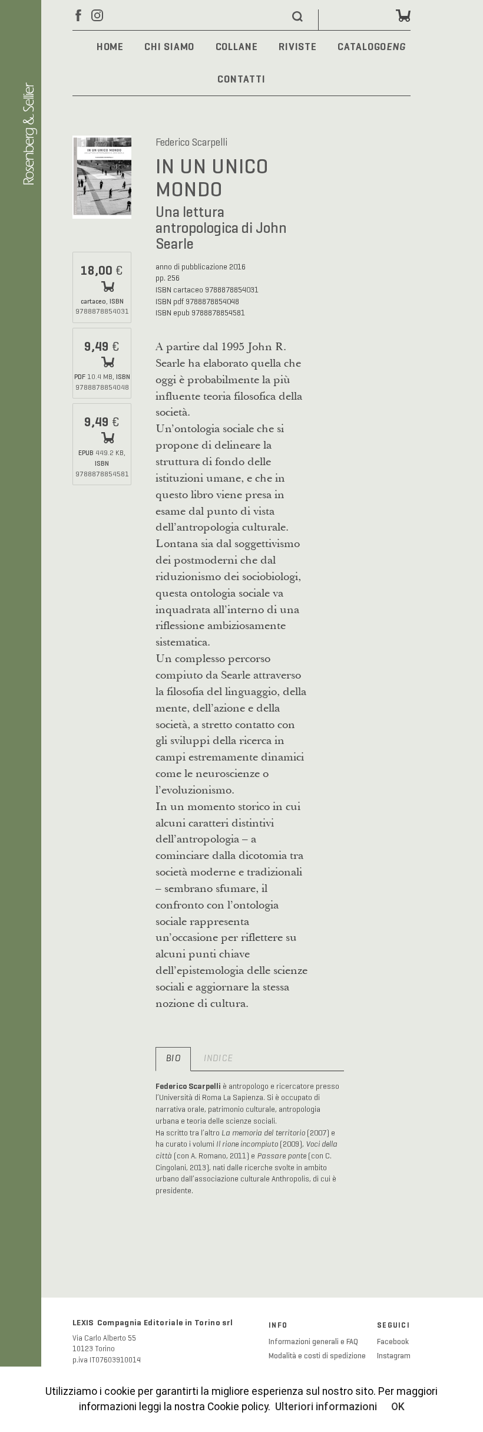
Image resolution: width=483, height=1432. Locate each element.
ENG (396, 47)
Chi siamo (169, 46)
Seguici (393, 1325)
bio (173, 1059)
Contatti (241, 79)
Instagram (394, 1356)
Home (110, 46)
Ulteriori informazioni (326, 1407)
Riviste (298, 46)
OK (398, 1407)
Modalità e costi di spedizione (317, 1356)
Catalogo (362, 46)
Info (278, 1325)
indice (218, 1059)
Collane (237, 46)
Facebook (393, 1342)
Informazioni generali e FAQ (313, 1342)
